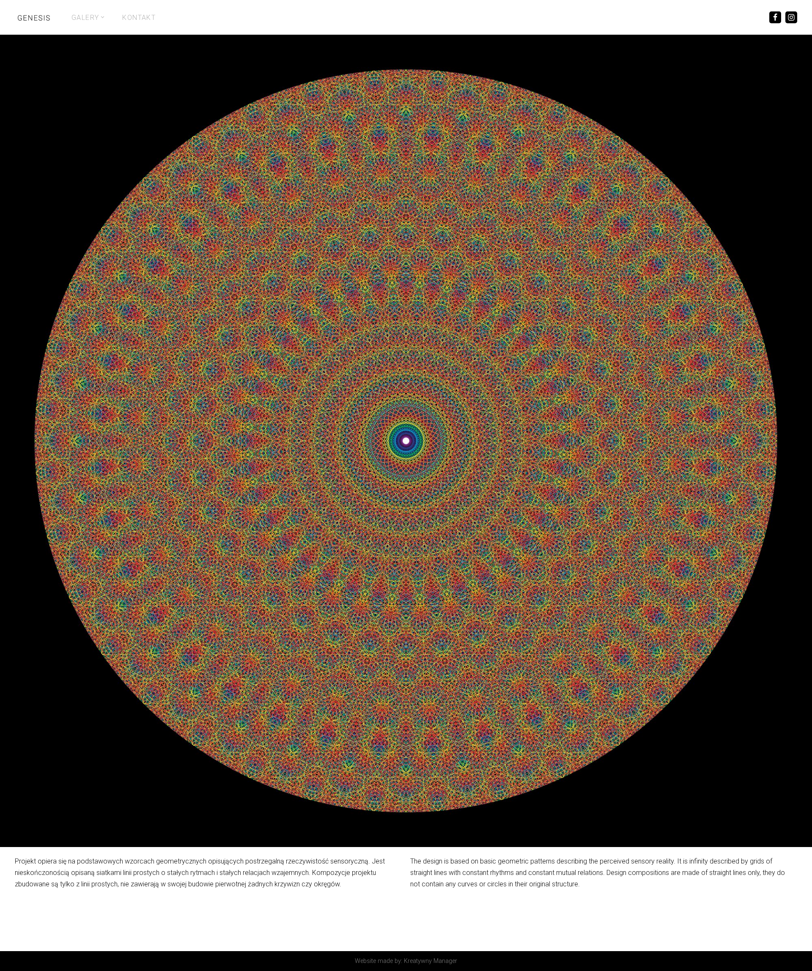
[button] (102, 17)
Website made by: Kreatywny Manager (406, 961)
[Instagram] (791, 17)
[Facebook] (775, 17)
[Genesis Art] (34, 17)
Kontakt (139, 18)
